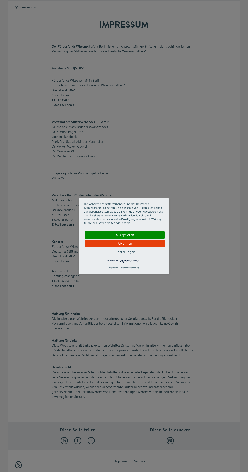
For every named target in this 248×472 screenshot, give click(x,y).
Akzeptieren (125, 235)
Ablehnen (125, 243)
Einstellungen (125, 252)
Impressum (113, 268)
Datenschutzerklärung (129, 268)
